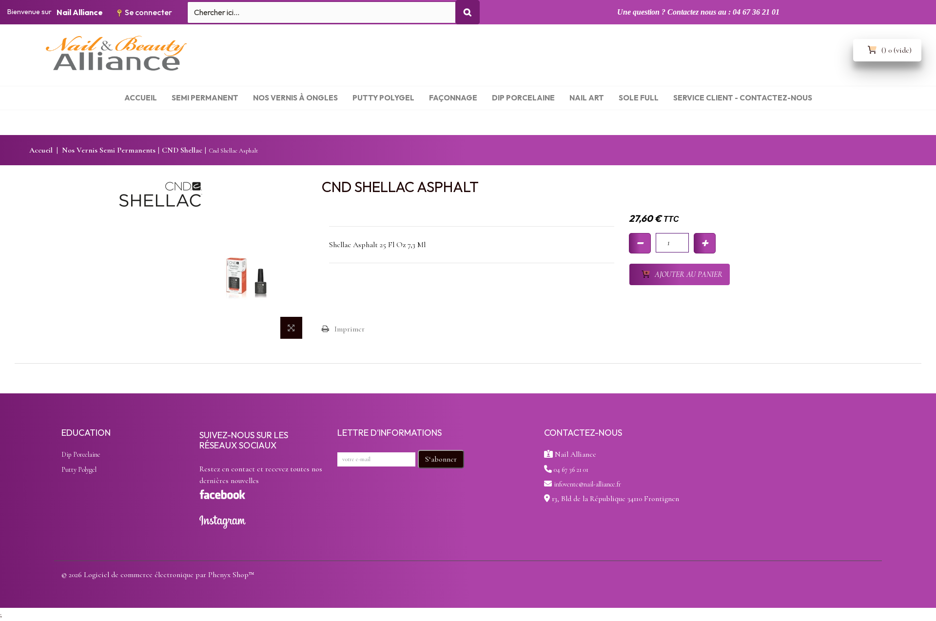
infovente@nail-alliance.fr (587, 484)
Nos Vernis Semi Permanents (109, 150)
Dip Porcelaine (80, 454)
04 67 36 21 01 (571, 470)
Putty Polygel (79, 470)
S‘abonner (441, 459)
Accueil (41, 150)
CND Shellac (182, 150)
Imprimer (349, 329)
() (896, 50)
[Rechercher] (467, 12)
